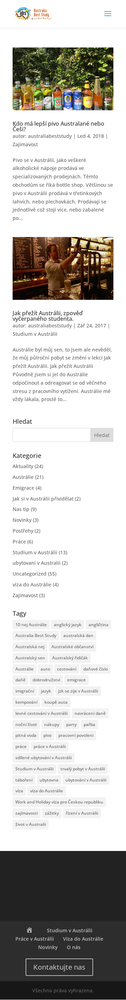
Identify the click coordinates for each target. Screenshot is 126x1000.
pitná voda (25, 735)
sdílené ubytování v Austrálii (43, 758)
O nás (73, 947)
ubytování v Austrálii (85, 780)
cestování (66, 669)
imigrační (24, 691)
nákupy (51, 724)
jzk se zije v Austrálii (78, 691)
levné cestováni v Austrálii (41, 713)
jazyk (46, 691)
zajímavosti (26, 813)
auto (45, 669)
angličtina (98, 625)
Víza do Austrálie (83, 938)
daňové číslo (95, 669)
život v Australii (30, 824)
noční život (26, 724)
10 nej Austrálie (31, 625)
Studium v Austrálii (35, 334)
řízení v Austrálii (82, 813)
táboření (24, 780)
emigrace (76, 680)
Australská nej (29, 647)
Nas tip (21, 509)
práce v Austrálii (50, 746)
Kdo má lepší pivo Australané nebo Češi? (58, 126)
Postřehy (23, 530)
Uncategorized (30, 573)
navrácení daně (90, 713)
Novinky (22, 520)
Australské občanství (72, 647)
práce (21, 746)
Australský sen (30, 658)
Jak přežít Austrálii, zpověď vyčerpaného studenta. (48, 316)
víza (19, 791)
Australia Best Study (35, 635)
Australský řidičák (70, 658)
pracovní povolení (75, 735)
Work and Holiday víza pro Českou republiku (59, 802)
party (71, 724)
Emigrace (23, 487)
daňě (20, 680)
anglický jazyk (68, 625)
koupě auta (56, 702)
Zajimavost (25, 144)
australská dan (78, 635)
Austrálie (23, 477)
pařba (89, 724)
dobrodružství (46, 680)
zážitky (52, 813)
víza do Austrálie (32, 584)
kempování (26, 702)
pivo (47, 735)
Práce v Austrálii (34, 938)
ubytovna (49, 780)
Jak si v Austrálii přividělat (43, 498)
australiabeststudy (50, 136)
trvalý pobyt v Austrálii (83, 769)
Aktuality (23, 466)
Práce (19, 541)
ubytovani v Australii (37, 563)
